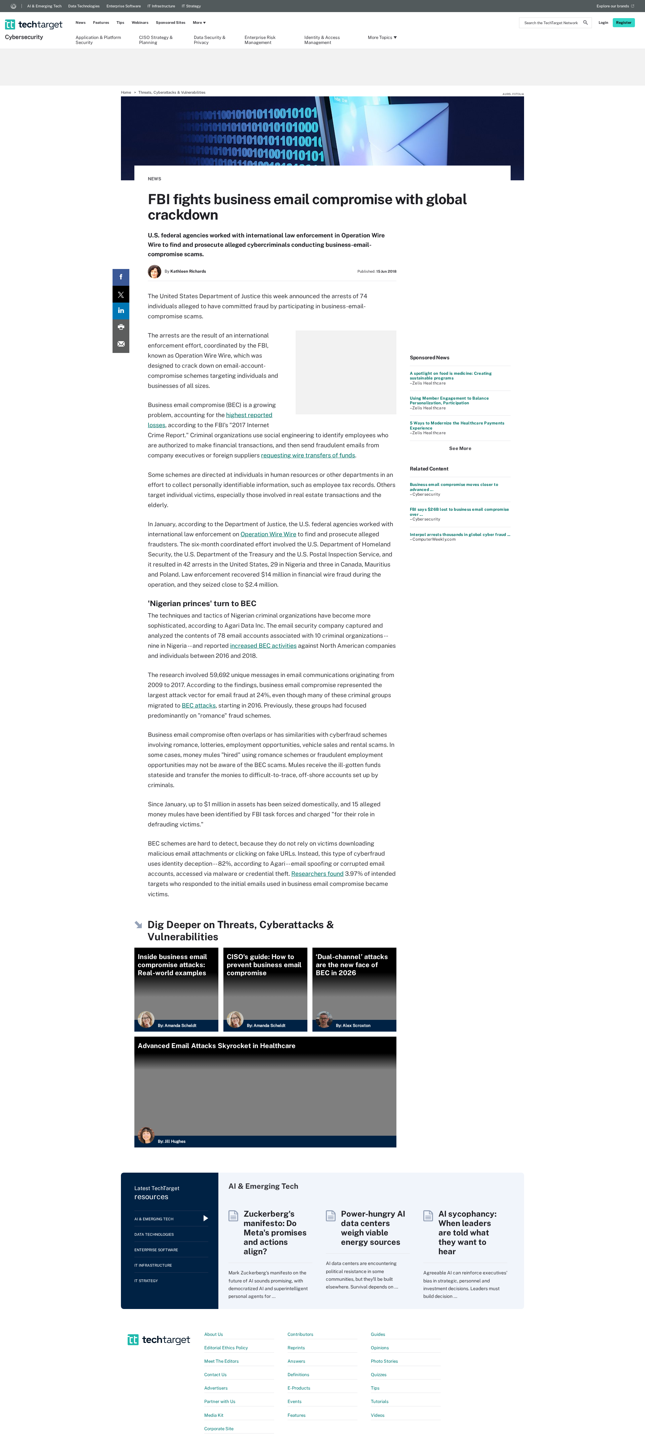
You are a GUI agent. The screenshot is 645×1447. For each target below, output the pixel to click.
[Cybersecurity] (34, 15)
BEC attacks (199, 705)
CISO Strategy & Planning (156, 39)
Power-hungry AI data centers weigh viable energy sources (373, 1228)
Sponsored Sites (170, 22)
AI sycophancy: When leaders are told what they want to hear (467, 1232)
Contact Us (215, 1374)
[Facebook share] (121, 277)
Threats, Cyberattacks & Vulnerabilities (172, 92)
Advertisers (216, 1388)
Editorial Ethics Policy (226, 1347)
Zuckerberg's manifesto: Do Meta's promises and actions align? (275, 1232)
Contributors (300, 1334)
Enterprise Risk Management (260, 39)
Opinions (380, 1347)
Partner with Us (219, 1401)
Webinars (140, 22)
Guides (378, 1334)
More (197, 22)
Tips (120, 22)
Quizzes (379, 1374)
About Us (213, 1334)
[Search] (585, 23)
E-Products (299, 1388)
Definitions (298, 1374)
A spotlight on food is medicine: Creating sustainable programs (451, 375)
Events (295, 1401)
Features (101, 22)
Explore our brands (613, 6)
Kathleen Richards (188, 271)
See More (460, 448)
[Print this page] (121, 327)
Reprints (296, 1347)
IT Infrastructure (161, 6)
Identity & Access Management (322, 39)
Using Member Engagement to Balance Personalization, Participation (449, 400)
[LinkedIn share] (121, 311)
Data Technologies (84, 6)
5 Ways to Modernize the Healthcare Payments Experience (457, 425)
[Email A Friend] (121, 344)
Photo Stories (384, 1361)
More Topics (380, 37)
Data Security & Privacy (209, 39)
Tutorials (380, 1401)
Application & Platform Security (98, 39)
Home (126, 92)
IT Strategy (191, 6)
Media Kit (213, 1415)
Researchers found (317, 873)
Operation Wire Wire (268, 534)
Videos (378, 1415)
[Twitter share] (121, 294)
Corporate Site (218, 1428)
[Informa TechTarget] (13, 6)
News (81, 22)
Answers (296, 1361)
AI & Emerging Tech (44, 6)
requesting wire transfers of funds (308, 455)
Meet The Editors (221, 1361)
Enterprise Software (123, 6)
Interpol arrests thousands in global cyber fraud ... (460, 534)
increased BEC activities (263, 645)
